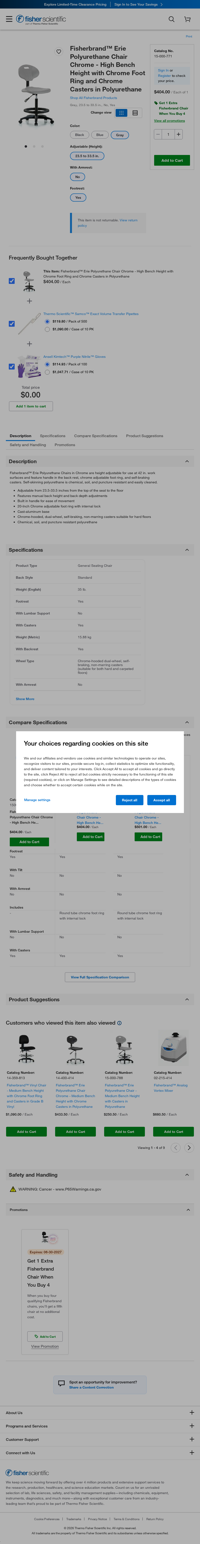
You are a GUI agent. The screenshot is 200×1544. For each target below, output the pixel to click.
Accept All (161, 800)
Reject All (129, 800)
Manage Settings (37, 800)
